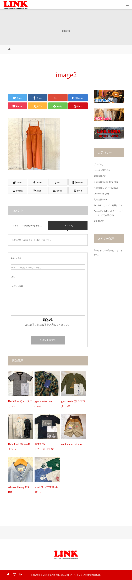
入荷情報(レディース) (104, 188)
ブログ (97, 164)
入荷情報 (98, 199)
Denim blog (99, 194)
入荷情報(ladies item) (103, 182)
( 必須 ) (17, 258)
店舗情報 (98, 176)
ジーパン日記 (100, 170)
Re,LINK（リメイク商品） (106, 205)
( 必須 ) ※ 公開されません (26, 268)
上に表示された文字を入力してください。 (48, 324)
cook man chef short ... (73, 444)
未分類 (97, 221)
